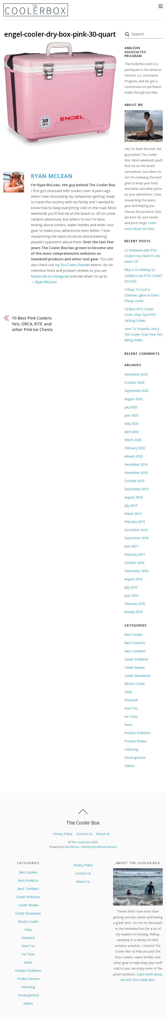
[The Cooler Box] (35, 14)
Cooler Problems (136, 659)
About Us (103, 834)
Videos (129, 766)
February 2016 (134, 604)
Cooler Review (134, 667)
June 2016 (131, 595)
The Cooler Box (81, 842)
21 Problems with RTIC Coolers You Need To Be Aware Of (142, 256)
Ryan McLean (51, 176)
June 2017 (131, 546)
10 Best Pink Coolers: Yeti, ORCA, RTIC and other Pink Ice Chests (32, 323)
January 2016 (133, 612)
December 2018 (135, 530)
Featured (130, 700)
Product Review (135, 741)
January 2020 (133, 456)
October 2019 (134, 481)
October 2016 (134, 563)
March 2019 (132, 514)
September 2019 (136, 489)
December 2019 (135, 464)
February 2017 (134, 554)
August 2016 (133, 579)
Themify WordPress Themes (99, 847)
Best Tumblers (135, 651)
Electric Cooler (134, 684)
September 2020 (136, 391)
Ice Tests (131, 716)
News (128, 725)
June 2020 (131, 415)
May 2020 (131, 423)
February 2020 (134, 448)
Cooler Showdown (137, 676)
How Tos (131, 708)
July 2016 (130, 587)
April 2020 (131, 432)
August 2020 (133, 399)
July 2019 (130, 505)
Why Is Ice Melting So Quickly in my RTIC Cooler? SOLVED (143, 275)
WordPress (72, 847)
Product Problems (137, 733)
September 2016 (136, 571)
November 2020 (135, 374)
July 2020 (130, 407)
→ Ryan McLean (44, 282)
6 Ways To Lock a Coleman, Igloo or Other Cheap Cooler (141, 295)
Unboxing (131, 749)
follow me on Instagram (50, 276)
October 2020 (134, 382)
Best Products (134, 643)
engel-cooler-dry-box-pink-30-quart (60, 34)
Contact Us (84, 834)
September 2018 (136, 538)
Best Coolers (133, 635)
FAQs (128, 692)
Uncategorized (134, 757)
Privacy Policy (62, 834)
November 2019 (135, 473)
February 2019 (134, 522)
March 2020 (132, 440)
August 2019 (133, 497)
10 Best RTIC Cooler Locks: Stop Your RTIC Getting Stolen (140, 315)
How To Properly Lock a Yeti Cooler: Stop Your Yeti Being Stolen (143, 334)
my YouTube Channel (72, 264)
